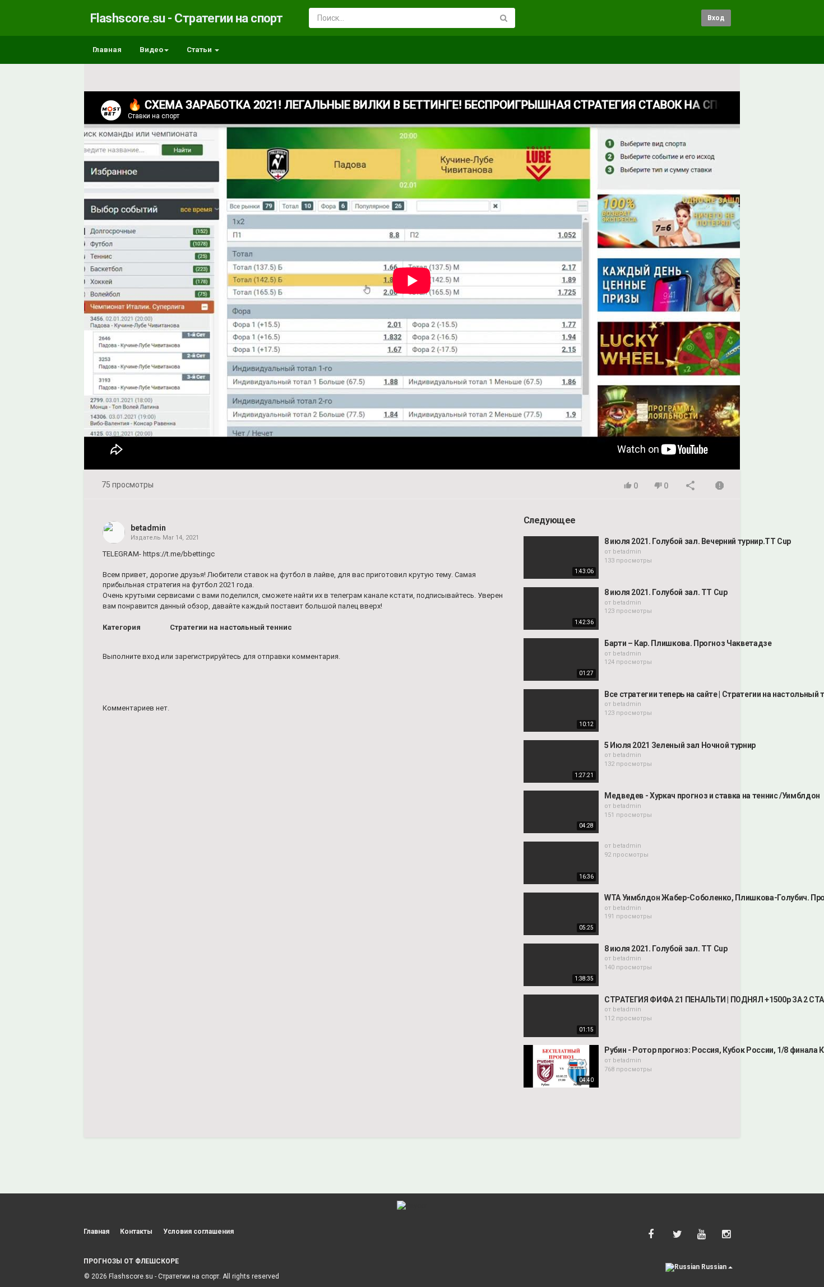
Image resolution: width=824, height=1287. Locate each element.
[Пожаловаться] (720, 486)
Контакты (136, 1231)
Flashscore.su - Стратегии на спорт (186, 18)
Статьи (200, 49)
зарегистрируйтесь (208, 656)
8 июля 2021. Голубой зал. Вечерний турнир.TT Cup (697, 541)
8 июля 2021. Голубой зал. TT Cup (666, 592)
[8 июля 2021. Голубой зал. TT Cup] (561, 608)
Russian (714, 1267)
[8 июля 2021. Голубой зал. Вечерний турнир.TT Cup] (561, 557)
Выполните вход (131, 656)
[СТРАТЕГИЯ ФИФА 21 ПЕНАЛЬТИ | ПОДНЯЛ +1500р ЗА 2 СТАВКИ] (561, 1016)
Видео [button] (151, 49)
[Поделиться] (691, 486)
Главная (107, 49)
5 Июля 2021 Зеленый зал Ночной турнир (680, 745)
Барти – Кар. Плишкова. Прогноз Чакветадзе (688, 643)
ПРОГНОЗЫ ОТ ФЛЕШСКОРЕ (131, 1261)
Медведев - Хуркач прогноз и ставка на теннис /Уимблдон (712, 795)
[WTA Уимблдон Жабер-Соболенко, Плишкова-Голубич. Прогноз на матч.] (561, 914)
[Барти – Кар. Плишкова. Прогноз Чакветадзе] (561, 659)
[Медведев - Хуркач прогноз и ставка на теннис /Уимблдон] (561, 812)
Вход (716, 18)
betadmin (148, 527)
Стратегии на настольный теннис (231, 627)
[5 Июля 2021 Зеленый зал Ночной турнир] (561, 761)
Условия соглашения (198, 1231)
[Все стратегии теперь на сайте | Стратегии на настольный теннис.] (561, 710)
